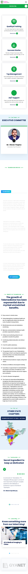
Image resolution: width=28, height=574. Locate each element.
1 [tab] (9, 504)
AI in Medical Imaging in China (13, 543)
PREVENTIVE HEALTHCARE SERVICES (14, 219)
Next (24, 140)
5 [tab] (15, 504)
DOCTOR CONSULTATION (11, 198)
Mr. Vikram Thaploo (12, 145)
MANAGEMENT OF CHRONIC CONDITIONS (11, 240)
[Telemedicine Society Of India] (4, 2)
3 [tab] (12, 504)
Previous (3, 140)
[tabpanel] (14, 482)
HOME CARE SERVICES (9, 261)
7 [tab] (18, 504)
